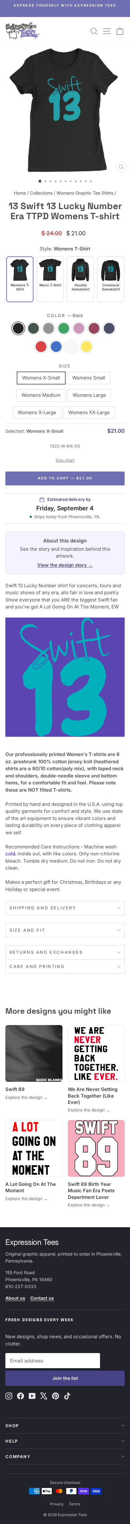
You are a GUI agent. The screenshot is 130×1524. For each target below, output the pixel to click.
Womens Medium (41, 395)
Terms (74, 1504)
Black (18, 328)
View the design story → (65, 565)
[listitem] (50, 279)
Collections (41, 193)
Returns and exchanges (46, 952)
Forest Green (33, 328)
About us (15, 1298)
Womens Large (89, 395)
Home (20, 193)
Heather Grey (48, 328)
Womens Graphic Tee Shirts (84, 193)
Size (65, 365)
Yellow (86, 346)
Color (65, 315)
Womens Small (88, 378)
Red (41, 346)
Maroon (94, 328)
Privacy (57, 1504)
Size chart (65, 460)
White (71, 346)
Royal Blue (56, 346)
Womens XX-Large (89, 412)
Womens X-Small (41, 378)
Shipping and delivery (42, 907)
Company (18, 1456)
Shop (12, 1425)
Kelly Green (63, 328)
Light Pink (79, 328)
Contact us (42, 1298)
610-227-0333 (20, 1286)
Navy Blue (109, 328)
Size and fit (27, 930)
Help (11, 1441)
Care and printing (37, 966)
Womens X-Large (37, 412)
